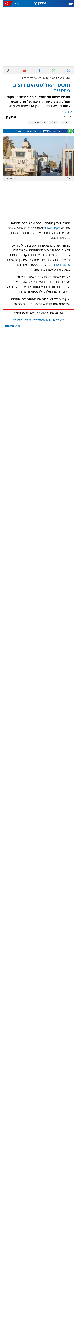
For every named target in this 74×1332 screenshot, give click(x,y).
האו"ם (51, 122)
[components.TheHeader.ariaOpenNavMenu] (62, 3)
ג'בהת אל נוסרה (35, 122)
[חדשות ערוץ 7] (37, 3)
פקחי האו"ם (49, 228)
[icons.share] (6, 3)
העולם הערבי (53, 78)
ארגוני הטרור (58, 264)
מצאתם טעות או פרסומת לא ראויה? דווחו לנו (36, 320)
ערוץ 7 (64, 78)
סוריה (62, 122)
